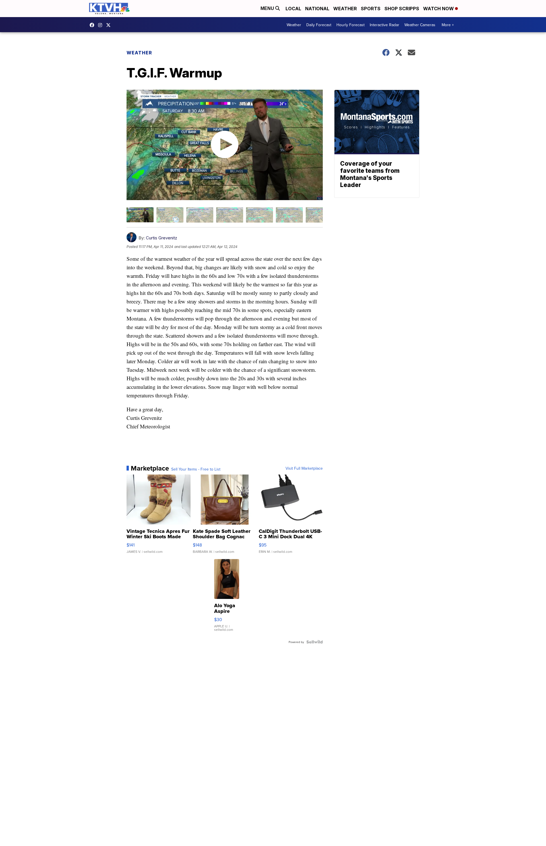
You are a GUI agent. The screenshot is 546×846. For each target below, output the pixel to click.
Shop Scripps (401, 8)
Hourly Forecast (350, 25)
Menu (267, 8)
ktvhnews (101, 25)
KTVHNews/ (93, 25)
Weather (345, 8)
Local (293, 8)
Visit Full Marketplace (304, 468)
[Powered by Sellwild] (314, 642)
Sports (370, 8)
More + (448, 25)
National (317, 8)
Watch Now (439, 8)
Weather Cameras (419, 25)
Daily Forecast (318, 25)
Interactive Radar (384, 25)
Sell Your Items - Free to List (195, 469)
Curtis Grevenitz (161, 238)
